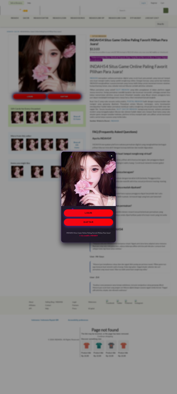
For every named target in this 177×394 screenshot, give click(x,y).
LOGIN (88, 213)
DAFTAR (88, 222)
